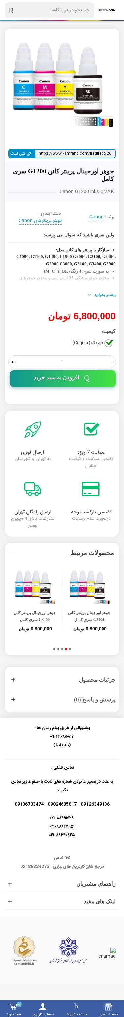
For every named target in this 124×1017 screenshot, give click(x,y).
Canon (96, 217)
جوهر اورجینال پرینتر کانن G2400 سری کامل (89, 616)
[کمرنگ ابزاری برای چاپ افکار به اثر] (106, 10)
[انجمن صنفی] (68, 950)
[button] (70, 649)
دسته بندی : (49, 213)
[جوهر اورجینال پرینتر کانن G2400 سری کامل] (89, 587)
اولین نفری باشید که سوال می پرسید (80, 234)
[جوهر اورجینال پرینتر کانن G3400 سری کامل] (35, 587)
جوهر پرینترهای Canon (40, 221)
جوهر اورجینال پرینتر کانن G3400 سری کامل (35, 616)
